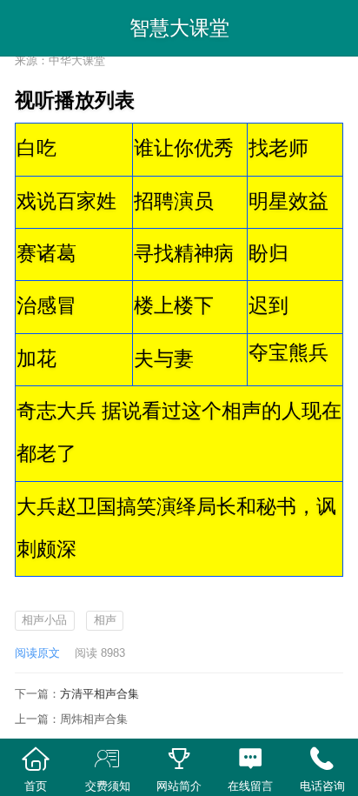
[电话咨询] (322, 759)
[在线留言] (250, 759)
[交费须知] (107, 759)
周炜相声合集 (94, 719)
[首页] (35, 759)
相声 (105, 619)
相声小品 (44, 619)
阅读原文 (37, 652)
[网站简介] (179, 759)
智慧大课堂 (179, 28)
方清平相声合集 (99, 693)
